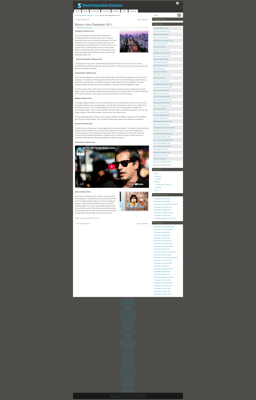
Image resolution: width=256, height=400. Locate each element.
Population (82, 218)
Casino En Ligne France (128, 359)
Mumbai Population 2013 (161, 115)
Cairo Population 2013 (161, 44)
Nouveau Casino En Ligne (128, 384)
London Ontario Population (162, 96)
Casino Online (128, 307)
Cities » (97, 15)
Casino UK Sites (128, 337)
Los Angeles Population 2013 (163, 99)
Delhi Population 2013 (161, 62)
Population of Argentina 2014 (163, 246)
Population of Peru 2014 (162, 249)
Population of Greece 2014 (163, 241)
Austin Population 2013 (161, 28)
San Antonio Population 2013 (163, 134)
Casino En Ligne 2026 (128, 355)
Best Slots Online (128, 330)
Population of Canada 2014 (163, 207)
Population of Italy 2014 (161, 266)
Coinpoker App (128, 381)
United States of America (164, 184)
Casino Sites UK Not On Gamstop (128, 343)
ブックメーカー (128, 352)
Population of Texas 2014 (162, 215)
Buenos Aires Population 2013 (163, 40)
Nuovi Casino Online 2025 (128, 301)
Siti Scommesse (128, 328)
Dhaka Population (159, 68)
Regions (115, 11)
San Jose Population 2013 (162, 143)
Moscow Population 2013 (162, 112)
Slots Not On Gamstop (128, 319)
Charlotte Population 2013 (162, 50)
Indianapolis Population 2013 (163, 84)
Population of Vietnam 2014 (163, 285)
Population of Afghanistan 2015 (164, 227)
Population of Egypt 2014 (162, 235)
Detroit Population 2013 (161, 65)
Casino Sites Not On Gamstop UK (128, 305)
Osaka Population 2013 (161, 118)
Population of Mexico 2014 (162, 210)
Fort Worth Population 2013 (162, 75)
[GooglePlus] (180, 3)
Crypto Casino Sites (128, 386)
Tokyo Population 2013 (161, 155)
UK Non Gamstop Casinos (128, 299)
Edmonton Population (160, 71)
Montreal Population (160, 109)
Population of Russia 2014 (162, 255)
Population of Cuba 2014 (162, 238)
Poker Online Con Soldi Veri (128, 375)
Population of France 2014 (162, 260)
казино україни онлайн (128, 370)
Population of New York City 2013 (164, 127)
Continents (95, 11)
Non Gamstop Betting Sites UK (128, 316)
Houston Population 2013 (162, 81)
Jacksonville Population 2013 (163, 87)
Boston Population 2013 (83, 19)
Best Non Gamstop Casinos (128, 314)
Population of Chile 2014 (162, 232)
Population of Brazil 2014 (162, 201)
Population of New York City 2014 (164, 130)
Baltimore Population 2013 (162, 31)
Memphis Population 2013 (162, 103)
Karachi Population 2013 (161, 93)
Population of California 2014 (163, 212)
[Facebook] (177, 3)
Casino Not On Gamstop (128, 310)
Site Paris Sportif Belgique (128, 346)
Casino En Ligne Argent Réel (128, 354)
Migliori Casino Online (128, 363)
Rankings (133, 11)
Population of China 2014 (162, 198)
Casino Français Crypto (128, 345)
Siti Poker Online (128, 391)
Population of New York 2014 (163, 277)
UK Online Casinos (128, 308)
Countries (106, 11)
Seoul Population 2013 (161, 149)
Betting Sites (128, 336)
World (85, 11)
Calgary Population (142, 19)
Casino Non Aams (128, 361)
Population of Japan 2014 (162, 291)
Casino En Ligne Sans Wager (128, 379)
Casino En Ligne (128, 350)
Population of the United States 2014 (166, 204)
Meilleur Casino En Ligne (128, 366)
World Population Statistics (118, 397)
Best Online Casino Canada (128, 312)
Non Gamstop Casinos (128, 323)
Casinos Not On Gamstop (128, 303)
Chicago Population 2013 (162, 53)
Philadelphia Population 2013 (163, 121)
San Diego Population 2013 (162, 137)
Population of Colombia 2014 (163, 229)
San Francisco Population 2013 (163, 140)
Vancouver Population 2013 (162, 162)
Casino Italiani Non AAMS (128, 390)
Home (78, 11)
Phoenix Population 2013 (161, 124)
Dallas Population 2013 (161, 59)
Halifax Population (159, 78)
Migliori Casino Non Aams (128, 341)
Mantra (136, 397)
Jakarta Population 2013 (161, 90)
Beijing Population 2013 (161, 34)
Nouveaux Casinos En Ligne (128, 373)
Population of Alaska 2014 (162, 271)
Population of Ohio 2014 (162, 274)
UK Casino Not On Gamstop (128, 318)
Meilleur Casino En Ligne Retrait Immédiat (128, 332)
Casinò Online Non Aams (128, 372)
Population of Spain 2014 (162, 288)
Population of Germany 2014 (163, 243)
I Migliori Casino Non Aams (128, 339)
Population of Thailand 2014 (163, 283)
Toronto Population (160, 158)
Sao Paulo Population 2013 (162, 146)
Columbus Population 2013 (162, 56)
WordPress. (142, 397)
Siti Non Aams (128, 388)
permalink (97, 218)
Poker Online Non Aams (128, 377)
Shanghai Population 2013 (162, 152)
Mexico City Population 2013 (163, 106)
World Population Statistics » (84, 15)
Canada (158, 187)
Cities (124, 11)
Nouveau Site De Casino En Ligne (128, 368)
